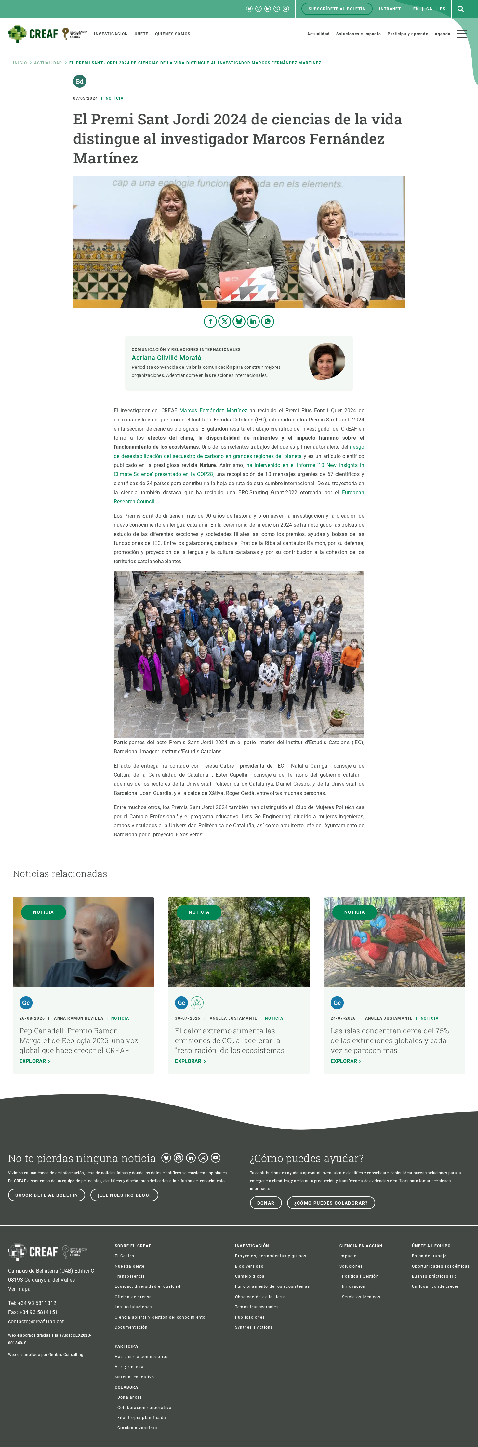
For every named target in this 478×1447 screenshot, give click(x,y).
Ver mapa (19, 1289)
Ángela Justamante (233, 1018)
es (442, 9)
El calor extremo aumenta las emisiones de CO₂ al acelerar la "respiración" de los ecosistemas (230, 1040)
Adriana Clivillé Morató (167, 358)
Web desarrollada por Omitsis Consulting (45, 1354)
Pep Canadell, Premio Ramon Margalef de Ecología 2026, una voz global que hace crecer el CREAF (79, 1040)
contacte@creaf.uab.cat (36, 1321)
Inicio (20, 63)
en (416, 9)
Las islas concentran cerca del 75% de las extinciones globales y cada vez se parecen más (390, 1040)
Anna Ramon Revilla (78, 1018)
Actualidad (48, 63)
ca (429, 9)
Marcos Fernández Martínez (213, 410)
